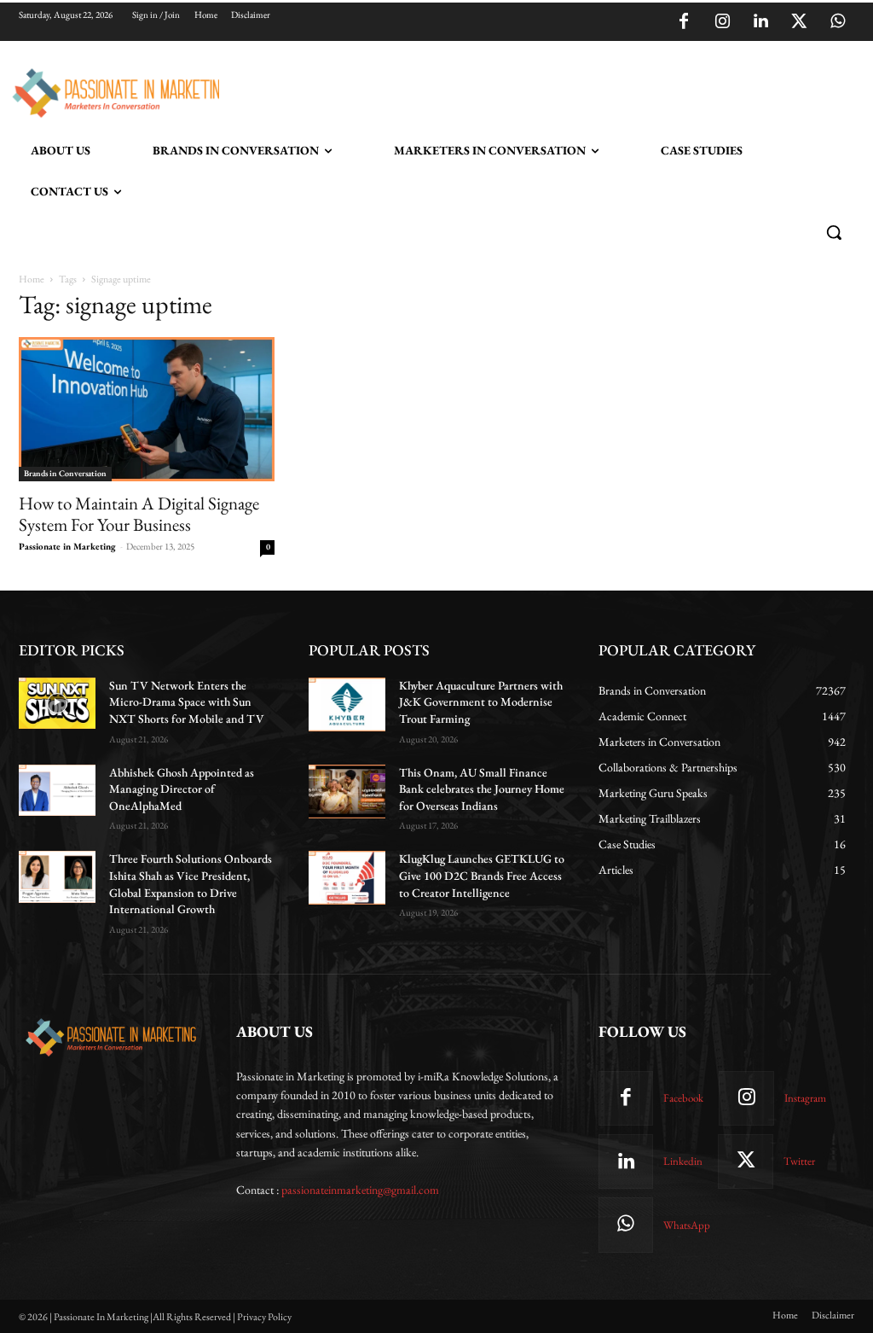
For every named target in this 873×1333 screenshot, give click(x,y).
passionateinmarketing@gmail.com (360, 1189)
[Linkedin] (760, 22)
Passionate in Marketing (67, 546)
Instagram (805, 1098)
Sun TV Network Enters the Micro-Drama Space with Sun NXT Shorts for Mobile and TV (186, 702)
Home (31, 279)
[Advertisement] (418, 90)
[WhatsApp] (837, 22)
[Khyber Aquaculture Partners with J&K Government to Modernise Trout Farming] (347, 704)
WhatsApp (686, 1225)
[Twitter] (799, 22)
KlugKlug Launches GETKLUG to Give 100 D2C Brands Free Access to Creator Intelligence (481, 875)
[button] (833, 232)
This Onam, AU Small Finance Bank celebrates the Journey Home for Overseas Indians (481, 789)
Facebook (683, 1098)
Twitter (799, 1161)
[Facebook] (684, 22)
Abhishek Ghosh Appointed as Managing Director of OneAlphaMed (181, 789)
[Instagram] (722, 22)
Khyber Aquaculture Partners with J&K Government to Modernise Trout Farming (481, 702)
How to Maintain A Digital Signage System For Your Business (139, 514)
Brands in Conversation (65, 473)
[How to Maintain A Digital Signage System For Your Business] (147, 409)
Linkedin (682, 1161)
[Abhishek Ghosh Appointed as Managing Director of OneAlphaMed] (57, 790)
